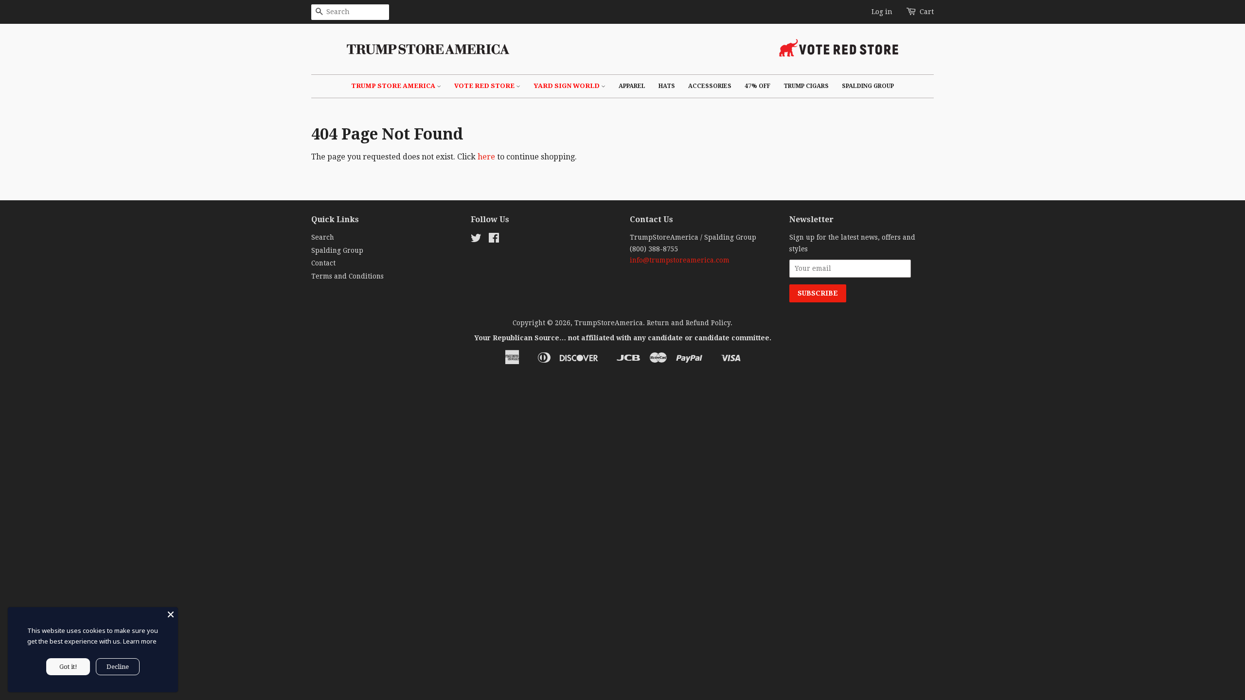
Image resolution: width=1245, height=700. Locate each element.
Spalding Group (868, 86)
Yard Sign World (567, 85)
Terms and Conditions (347, 276)
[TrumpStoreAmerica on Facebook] (493, 240)
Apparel (632, 86)
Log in (882, 12)
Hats (666, 86)
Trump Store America (394, 85)
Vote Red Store (485, 85)
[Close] (171, 614)
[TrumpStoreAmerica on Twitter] (476, 240)
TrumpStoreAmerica (608, 323)
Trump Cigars (806, 86)
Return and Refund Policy (688, 323)
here (486, 156)
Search (322, 237)
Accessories (709, 86)
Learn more (140, 641)
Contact (323, 263)
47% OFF (757, 86)
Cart (927, 12)
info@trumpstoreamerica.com (679, 260)
